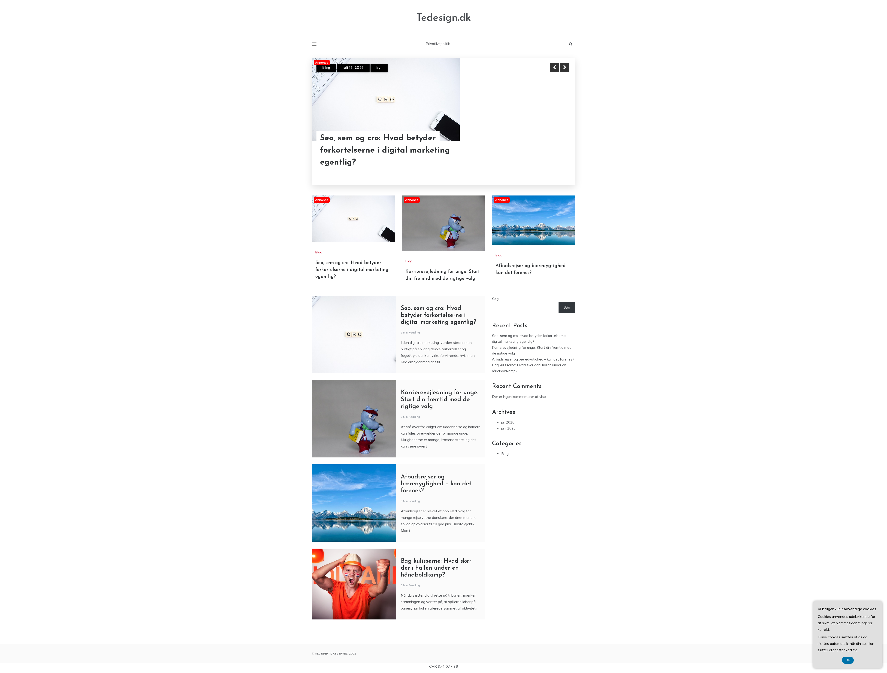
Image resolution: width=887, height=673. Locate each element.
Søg (495, 299)
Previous (554, 67)
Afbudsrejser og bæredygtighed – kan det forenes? (436, 484)
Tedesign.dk (443, 18)
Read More (556, 151)
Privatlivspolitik (438, 44)
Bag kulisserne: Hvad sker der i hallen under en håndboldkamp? (436, 568)
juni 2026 (508, 428)
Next (564, 67)
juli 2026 (507, 422)
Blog (326, 68)
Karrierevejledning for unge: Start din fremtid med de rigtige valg (439, 400)
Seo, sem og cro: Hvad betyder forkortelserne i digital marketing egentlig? (385, 150)
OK (848, 660)
